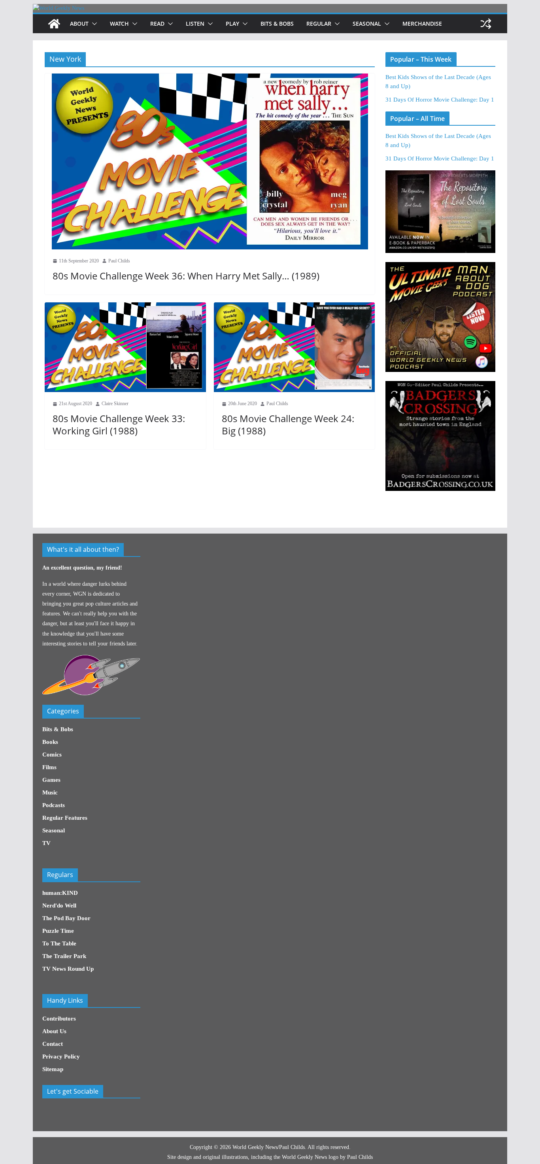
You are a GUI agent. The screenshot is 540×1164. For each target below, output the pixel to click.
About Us (54, 1031)
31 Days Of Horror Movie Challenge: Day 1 (439, 99)
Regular (318, 23)
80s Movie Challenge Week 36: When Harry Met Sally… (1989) (186, 275)
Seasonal (367, 23)
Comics (52, 754)
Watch (119, 23)
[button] (93, 23)
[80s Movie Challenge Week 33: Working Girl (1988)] (125, 347)
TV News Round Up (68, 969)
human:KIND (60, 893)
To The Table (59, 943)
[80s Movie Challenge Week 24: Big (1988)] (294, 347)
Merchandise (422, 23)
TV (46, 843)
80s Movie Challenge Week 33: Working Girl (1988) (119, 424)
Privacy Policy (61, 1056)
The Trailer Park (64, 956)
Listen (195, 23)
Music (50, 792)
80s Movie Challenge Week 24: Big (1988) (288, 424)
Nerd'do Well (59, 905)
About (79, 23)
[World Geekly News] (58, 8)
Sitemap (52, 1069)
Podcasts (53, 805)
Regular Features (64, 818)
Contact (52, 1044)
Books (50, 742)
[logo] (91, 659)
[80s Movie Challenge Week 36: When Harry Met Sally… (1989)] (210, 161)
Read (157, 23)
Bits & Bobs (277, 23)
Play (232, 23)
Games (51, 780)
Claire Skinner (115, 403)
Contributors (59, 1018)
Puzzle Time (58, 931)
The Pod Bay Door (66, 918)
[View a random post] (485, 23)
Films (49, 767)
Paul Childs (119, 261)
